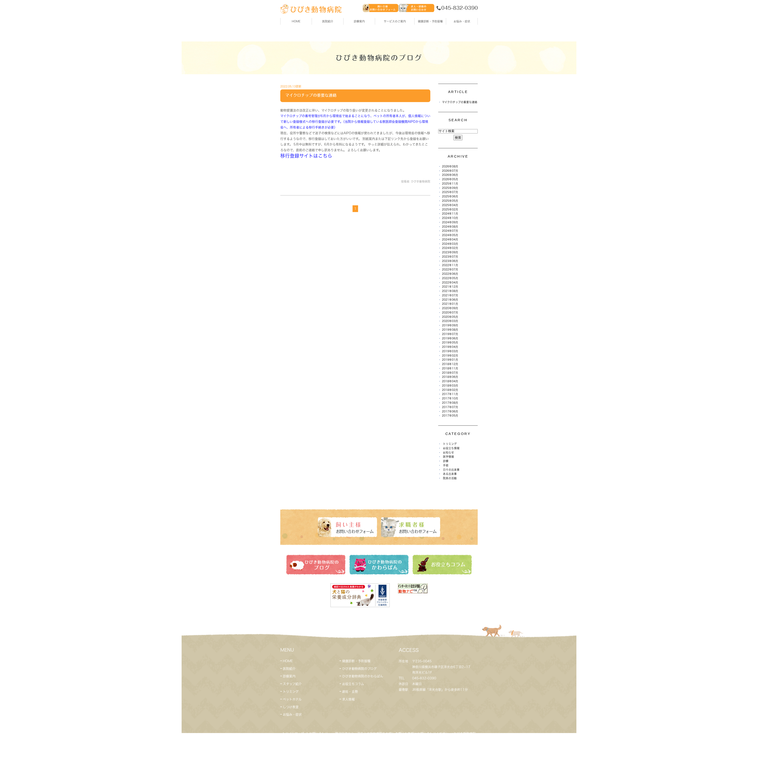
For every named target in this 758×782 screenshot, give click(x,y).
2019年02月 (450, 355)
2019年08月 (450, 329)
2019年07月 (450, 334)
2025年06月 (450, 196)
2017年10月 (450, 398)
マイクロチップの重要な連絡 (311, 95)
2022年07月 (450, 269)
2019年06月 (450, 338)
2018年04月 (450, 381)
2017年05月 (450, 415)
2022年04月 (450, 282)
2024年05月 (450, 235)
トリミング (450, 443)
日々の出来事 (451, 469)
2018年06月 (450, 377)
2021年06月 (450, 299)
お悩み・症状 (292, 714)
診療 (445, 461)
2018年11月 (450, 368)
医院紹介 (289, 668)
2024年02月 (450, 248)
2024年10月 (450, 218)
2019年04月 (450, 346)
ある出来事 (450, 473)
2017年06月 (450, 411)
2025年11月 (450, 183)
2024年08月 (450, 226)
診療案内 (359, 21)
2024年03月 (450, 243)
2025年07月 (450, 192)
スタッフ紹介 (292, 683)
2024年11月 (450, 213)
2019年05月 (450, 342)
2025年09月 (450, 188)
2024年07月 (450, 230)
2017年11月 (450, 394)
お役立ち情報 (451, 448)
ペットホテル (292, 699)
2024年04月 (450, 239)
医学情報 (448, 456)
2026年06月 (450, 175)
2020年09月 (450, 308)
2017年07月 (450, 407)
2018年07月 (450, 372)
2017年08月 (450, 402)
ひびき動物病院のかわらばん (362, 676)
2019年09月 (450, 325)
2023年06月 (450, 261)
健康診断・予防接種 (356, 661)
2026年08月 (450, 166)
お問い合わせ (318, 733)
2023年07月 (450, 256)
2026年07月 (450, 170)
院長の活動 (450, 478)
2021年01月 (450, 303)
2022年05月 (450, 278)
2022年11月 (450, 265)
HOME (296, 21)
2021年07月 (450, 295)
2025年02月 (450, 209)
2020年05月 (450, 316)
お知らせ (448, 452)
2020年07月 (450, 312)
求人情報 (348, 699)
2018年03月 (450, 385)
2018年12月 (450, 364)
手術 (445, 465)
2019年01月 (450, 359)
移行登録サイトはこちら (306, 155)
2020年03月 (450, 321)
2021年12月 (450, 286)
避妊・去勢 (350, 691)
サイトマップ (294, 733)
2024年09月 (450, 222)
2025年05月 (450, 200)
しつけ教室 (291, 707)
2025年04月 (450, 205)
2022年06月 (450, 273)
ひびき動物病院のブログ (359, 668)
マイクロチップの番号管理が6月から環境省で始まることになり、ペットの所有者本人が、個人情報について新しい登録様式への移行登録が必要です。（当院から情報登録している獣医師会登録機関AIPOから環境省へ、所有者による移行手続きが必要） (355, 121)
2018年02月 (450, 390)
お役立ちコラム (353, 683)
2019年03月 (450, 351)
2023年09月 (450, 252)
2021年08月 (450, 291)
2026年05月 (450, 179)
